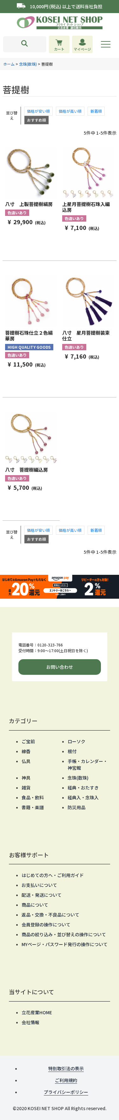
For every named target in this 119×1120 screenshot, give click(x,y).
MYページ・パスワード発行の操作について (65, 944)
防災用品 (76, 807)
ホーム (9, 64)
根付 (72, 751)
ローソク (76, 741)
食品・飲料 (33, 797)
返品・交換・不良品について (50, 914)
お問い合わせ (59, 667)
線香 (26, 751)
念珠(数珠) (28, 64)
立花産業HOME (37, 1012)
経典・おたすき (83, 787)
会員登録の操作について (46, 924)
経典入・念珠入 (83, 797)
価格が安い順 (38, 111)
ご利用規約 (66, 1080)
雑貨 (26, 787)
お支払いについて (39, 885)
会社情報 (30, 1022)
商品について (35, 905)
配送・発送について (42, 895)
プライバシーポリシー (66, 1092)
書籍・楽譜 (33, 807)
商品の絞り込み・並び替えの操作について (64, 934)
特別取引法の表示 (66, 1068)
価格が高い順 (70, 111)
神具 (26, 777)
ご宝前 (28, 741)
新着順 (96, 111)
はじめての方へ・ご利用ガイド (53, 875)
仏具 (26, 761)
